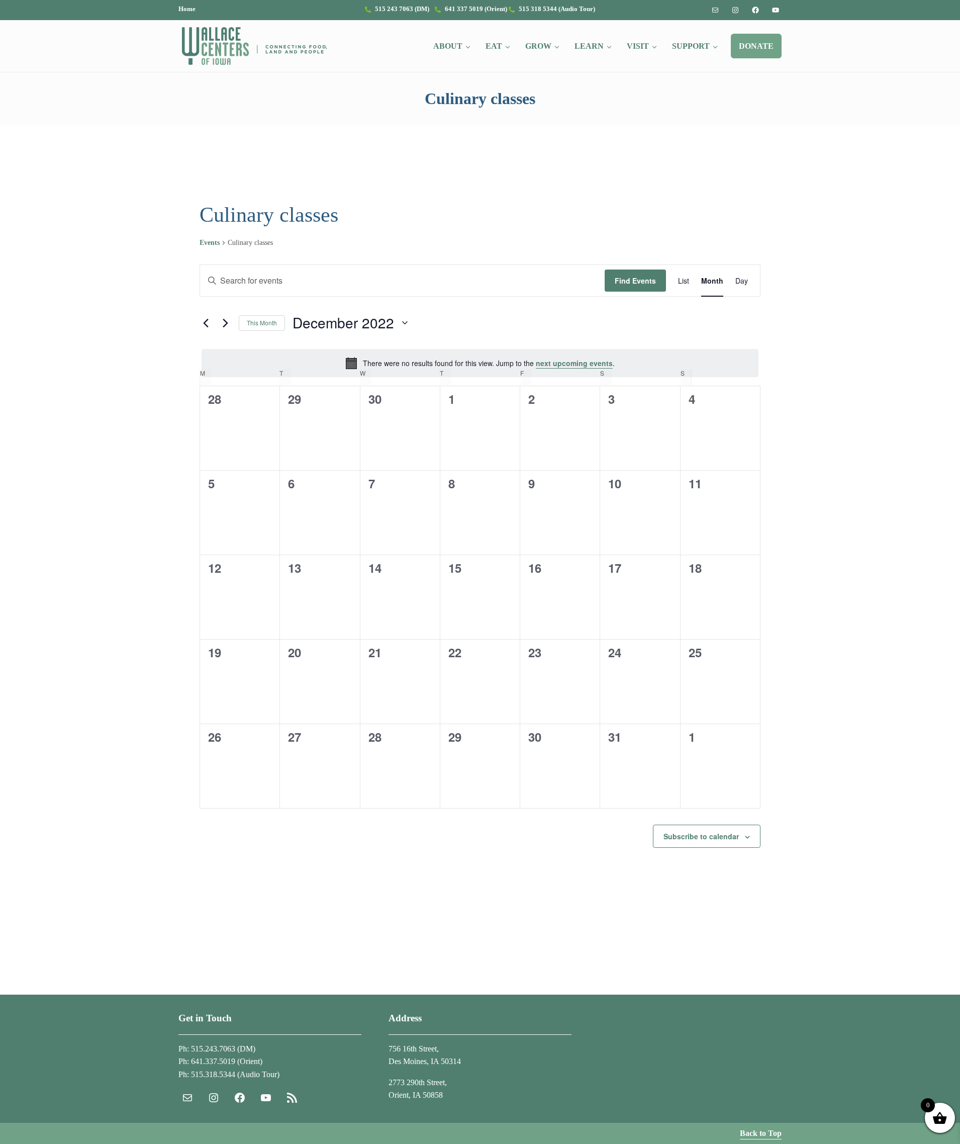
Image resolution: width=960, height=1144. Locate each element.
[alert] (480, 363)
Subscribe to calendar (701, 836)
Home (187, 9)
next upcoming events (574, 363)
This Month (262, 322)
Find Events (635, 281)
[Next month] (225, 323)
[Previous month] (206, 323)
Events (210, 242)
